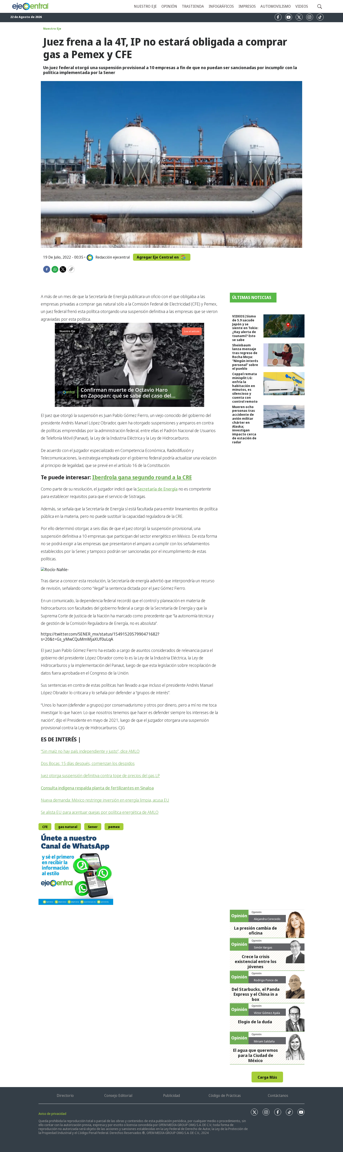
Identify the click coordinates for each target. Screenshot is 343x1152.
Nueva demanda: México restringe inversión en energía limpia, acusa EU (105, 800)
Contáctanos (278, 1095)
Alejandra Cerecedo (267, 919)
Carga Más (267, 1077)
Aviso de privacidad (52, 1113)
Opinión (169, 6)
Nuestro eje (145, 6)
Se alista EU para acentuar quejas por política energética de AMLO (99, 812)
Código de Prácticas (225, 1095)
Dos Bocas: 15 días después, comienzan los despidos (88, 763)
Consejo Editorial (118, 1095)
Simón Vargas (263, 947)
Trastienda (193, 6)
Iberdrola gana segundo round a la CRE (142, 477)
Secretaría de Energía (157, 489)
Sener (93, 827)
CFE (45, 827)
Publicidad (171, 1095)
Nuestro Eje (52, 28)
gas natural (67, 827)
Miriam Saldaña (264, 1041)
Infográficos (221, 6)
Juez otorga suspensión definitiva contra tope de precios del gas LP (100, 775)
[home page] (30, 6)
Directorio (65, 1095)
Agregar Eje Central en (158, 257)
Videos (301, 6)
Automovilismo (275, 6)
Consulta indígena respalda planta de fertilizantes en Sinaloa (97, 788)
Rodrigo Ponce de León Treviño (266, 982)
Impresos (247, 6)
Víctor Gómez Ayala (267, 1013)
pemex (114, 827)
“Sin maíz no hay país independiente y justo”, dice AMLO (90, 751)
